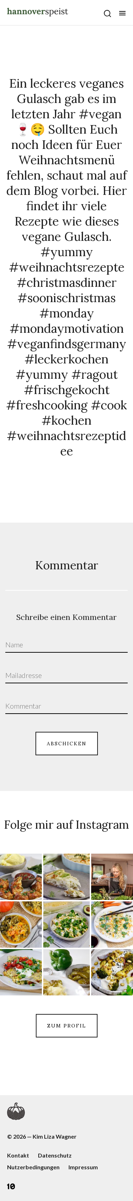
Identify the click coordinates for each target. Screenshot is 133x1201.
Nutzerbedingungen (33, 1167)
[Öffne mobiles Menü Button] (122, 13)
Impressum (83, 1167)
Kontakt (18, 1155)
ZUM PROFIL (66, 1026)
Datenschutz (55, 1155)
